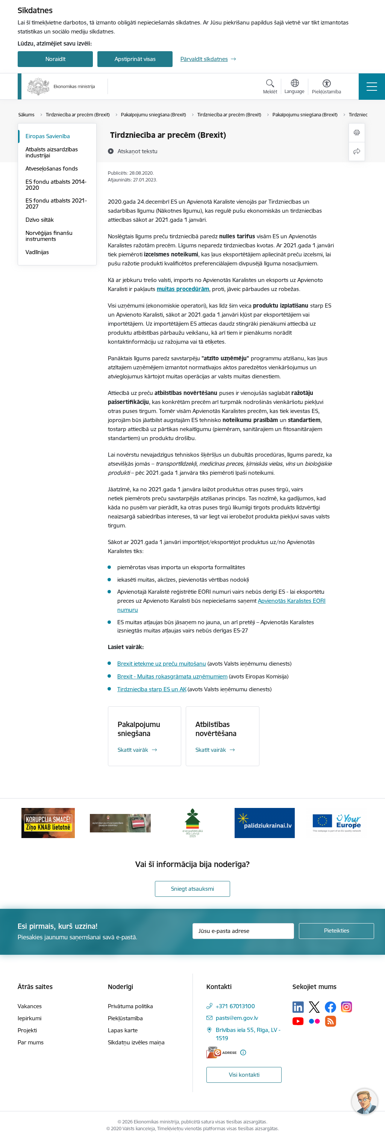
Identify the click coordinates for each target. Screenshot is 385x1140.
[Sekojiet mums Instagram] (346, 1006)
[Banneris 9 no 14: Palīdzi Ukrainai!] (265, 822)
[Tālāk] (355, 823)
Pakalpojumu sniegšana (139, 729)
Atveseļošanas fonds (52, 168)
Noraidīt (55, 58)
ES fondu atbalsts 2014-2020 (56, 184)
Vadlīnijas (37, 252)
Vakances (30, 1006)
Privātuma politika (130, 1006)
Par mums (31, 1042)
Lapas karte (123, 1030)
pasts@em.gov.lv (237, 1017)
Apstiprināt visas (135, 58)
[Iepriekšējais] (30, 823)
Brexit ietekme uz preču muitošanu (161, 663)
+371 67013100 (235, 1006)
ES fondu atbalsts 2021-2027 (56, 203)
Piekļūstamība (125, 1018)
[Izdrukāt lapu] (357, 132)
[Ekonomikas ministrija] (61, 87)
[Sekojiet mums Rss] (330, 1021)
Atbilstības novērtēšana (216, 729)
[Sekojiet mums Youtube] (298, 1020)
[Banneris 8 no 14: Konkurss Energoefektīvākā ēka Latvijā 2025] (192, 822)
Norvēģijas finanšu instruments (49, 235)
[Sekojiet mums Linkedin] (298, 1007)
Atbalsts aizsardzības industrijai (52, 152)
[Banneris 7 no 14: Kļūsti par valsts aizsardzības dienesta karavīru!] (120, 822)
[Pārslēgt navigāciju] (372, 86)
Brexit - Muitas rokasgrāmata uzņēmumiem (172, 676)
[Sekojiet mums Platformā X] (314, 1007)
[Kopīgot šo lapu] (357, 151)
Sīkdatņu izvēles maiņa (136, 1042)
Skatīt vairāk (133, 749)
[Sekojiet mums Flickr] (314, 1020)
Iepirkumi (29, 1018)
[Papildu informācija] (243, 1052)
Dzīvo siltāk (40, 219)
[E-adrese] (221, 1052)
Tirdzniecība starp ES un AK (151, 689)
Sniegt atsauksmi (192, 888)
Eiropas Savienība (48, 136)
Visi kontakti (244, 1074)
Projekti (27, 1030)
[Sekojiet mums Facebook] (330, 1007)
